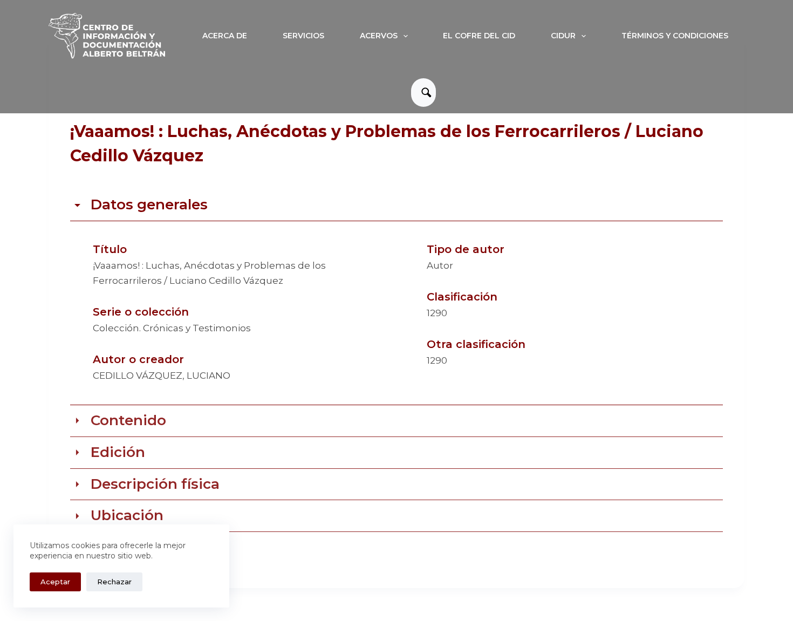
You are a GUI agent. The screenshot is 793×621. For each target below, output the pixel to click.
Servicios (303, 35)
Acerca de (224, 35)
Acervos (379, 35)
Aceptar (55, 581)
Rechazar (114, 581)
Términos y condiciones (674, 35)
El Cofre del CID (479, 35)
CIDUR (563, 35)
